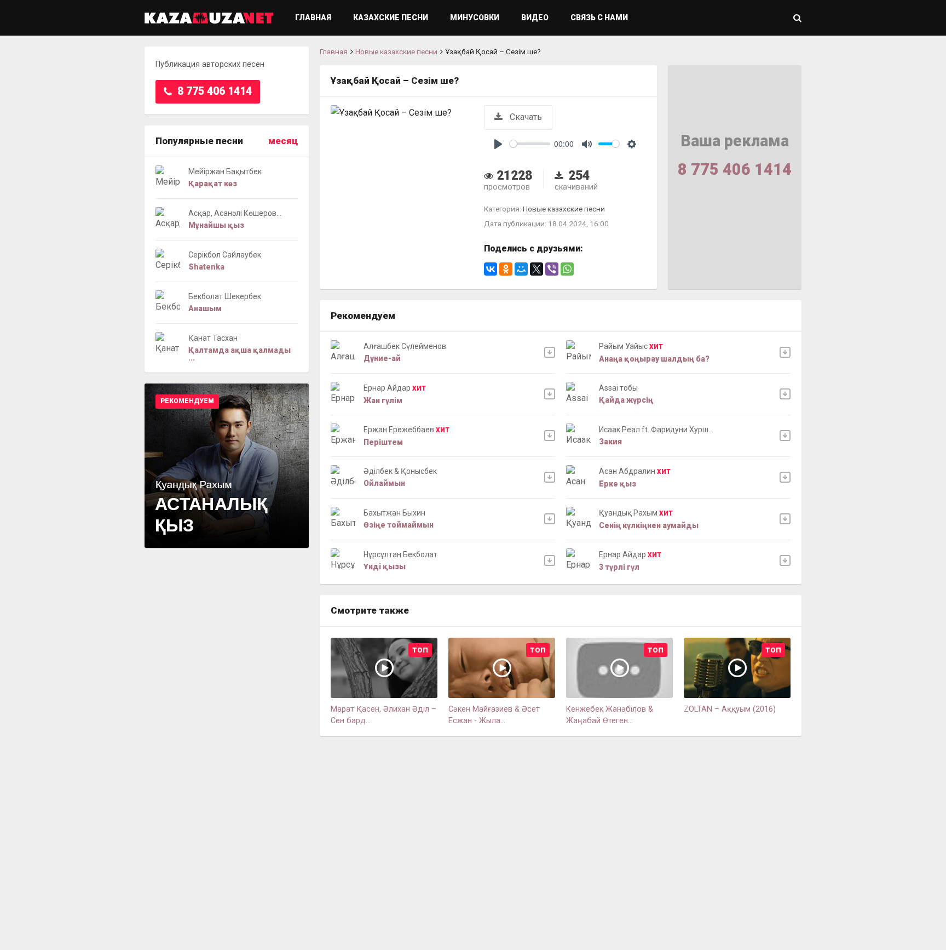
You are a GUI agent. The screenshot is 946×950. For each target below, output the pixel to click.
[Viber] (551, 269)
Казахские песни (390, 17)
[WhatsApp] (567, 269)
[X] (536, 269)
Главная (313, 17)
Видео (535, 17)
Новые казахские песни (396, 51)
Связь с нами (599, 17)
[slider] (530, 144)
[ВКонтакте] (490, 269)
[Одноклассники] (505, 269)
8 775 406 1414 (213, 91)
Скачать (524, 117)
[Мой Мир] (521, 269)
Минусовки (474, 17)
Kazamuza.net (209, 18)
